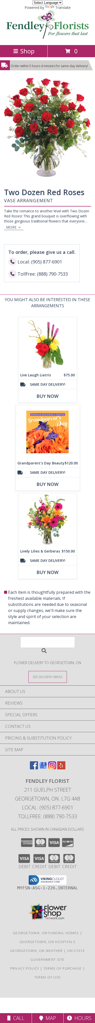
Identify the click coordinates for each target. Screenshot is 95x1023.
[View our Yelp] (61, 768)
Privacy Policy (24, 968)
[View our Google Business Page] (43, 768)
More (11, 227)
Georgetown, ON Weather (36, 950)
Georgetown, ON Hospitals (47, 941)
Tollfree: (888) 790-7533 (47, 816)
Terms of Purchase (63, 968)
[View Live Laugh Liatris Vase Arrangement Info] (47, 344)
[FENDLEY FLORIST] (47, 37)
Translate (63, 7)
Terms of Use (47, 977)
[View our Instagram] (52, 768)
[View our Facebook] (34, 768)
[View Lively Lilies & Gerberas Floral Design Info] (47, 520)
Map (49, 1018)
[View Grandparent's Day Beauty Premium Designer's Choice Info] (47, 432)
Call (17, 1018)
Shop (27, 51)
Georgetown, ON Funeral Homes (46, 933)
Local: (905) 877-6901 (47, 807)
